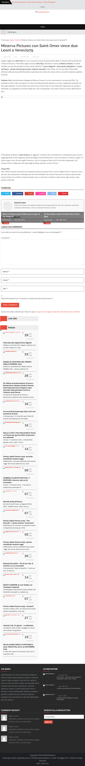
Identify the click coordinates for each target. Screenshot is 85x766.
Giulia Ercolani (20, 203)
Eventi (15, 57)
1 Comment (30, 474)
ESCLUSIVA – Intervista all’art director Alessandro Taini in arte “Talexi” (69, 678)
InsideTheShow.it (49, 755)
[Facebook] (71, 32)
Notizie (6, 223)
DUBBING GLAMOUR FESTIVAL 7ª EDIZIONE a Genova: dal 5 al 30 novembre (16, 480)
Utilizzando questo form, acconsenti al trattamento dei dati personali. (27, 299)
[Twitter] (74, 32)
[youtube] (78, 32)
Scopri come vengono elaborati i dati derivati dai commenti (58, 312)
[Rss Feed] (82, 32)
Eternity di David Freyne (12, 502)
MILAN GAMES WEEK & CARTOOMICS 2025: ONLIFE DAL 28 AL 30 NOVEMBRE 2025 (19, 647)
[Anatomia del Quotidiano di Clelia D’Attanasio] (49, 694)
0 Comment (36, 57)
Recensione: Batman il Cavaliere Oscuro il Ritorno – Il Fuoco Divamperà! (34, 2)
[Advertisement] (42, 18)
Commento (6, 238)
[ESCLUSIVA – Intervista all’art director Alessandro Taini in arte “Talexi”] (49, 673)
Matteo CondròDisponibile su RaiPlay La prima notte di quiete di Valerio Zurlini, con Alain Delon (24, 718)
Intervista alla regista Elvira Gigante (17, 343)
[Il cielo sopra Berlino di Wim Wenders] (49, 685)
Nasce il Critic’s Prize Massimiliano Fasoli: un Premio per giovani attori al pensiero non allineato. (19, 435)
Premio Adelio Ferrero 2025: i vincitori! (18, 606)
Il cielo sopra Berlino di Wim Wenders (69, 688)
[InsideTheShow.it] (42, 12)
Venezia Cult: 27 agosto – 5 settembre (18, 625)
